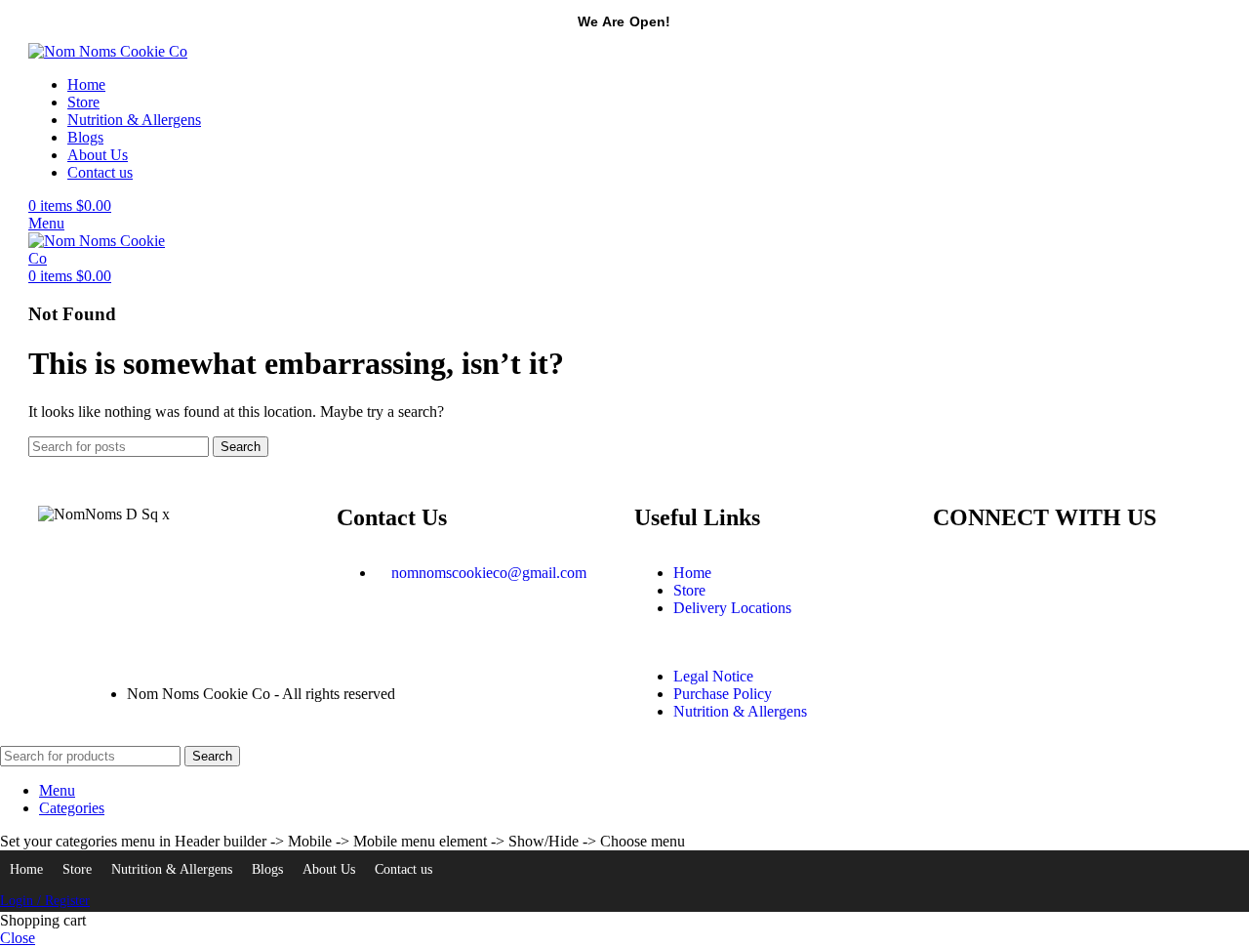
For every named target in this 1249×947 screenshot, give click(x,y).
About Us (328, 869)
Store (77, 869)
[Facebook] (1010, 573)
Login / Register (45, 900)
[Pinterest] (1062, 573)
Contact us (403, 869)
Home (26, 869)
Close (17, 937)
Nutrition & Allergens (171, 869)
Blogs (267, 869)
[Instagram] (957, 573)
